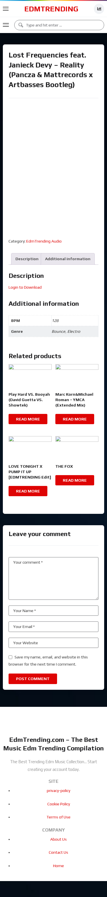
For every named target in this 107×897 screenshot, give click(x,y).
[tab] (27, 259)
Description (27, 258)
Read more (28, 419)
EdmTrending (51, 9)
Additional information (67, 258)
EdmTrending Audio (44, 241)
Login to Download (25, 287)
